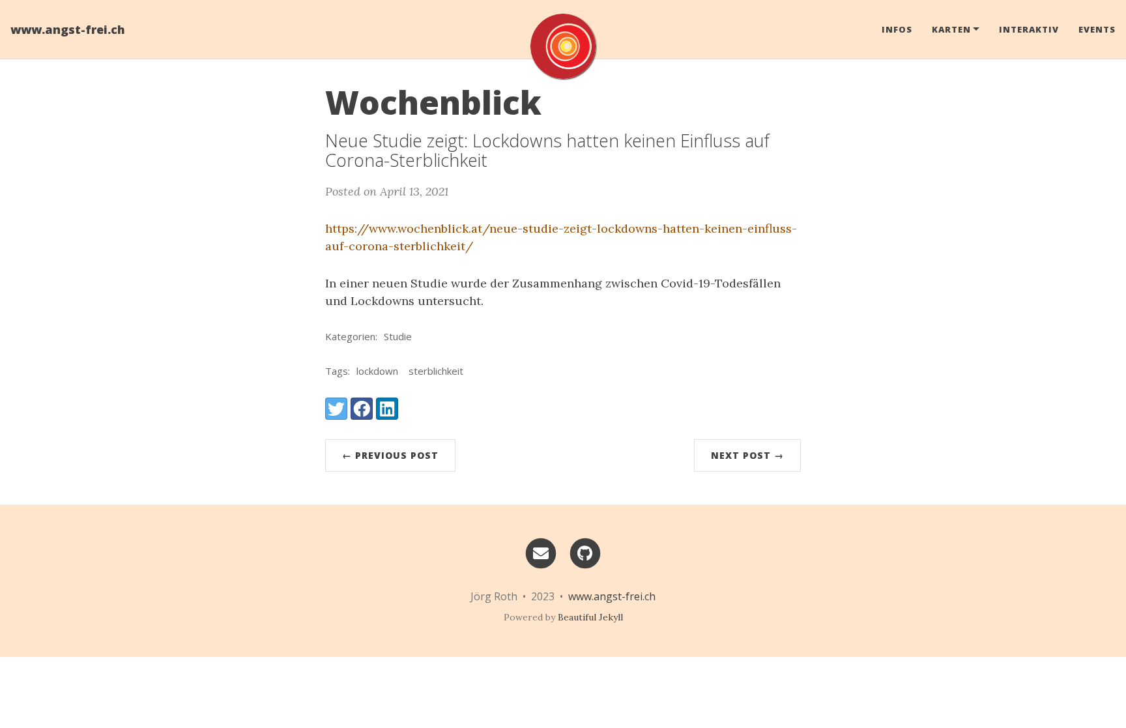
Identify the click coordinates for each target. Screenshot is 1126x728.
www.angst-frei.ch (67, 29)
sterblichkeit (436, 370)
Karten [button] (951, 29)
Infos (897, 29)
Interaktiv (1029, 29)
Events (1097, 29)
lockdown (377, 370)
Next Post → (747, 455)
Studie (398, 336)
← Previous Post (390, 455)
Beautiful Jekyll (590, 617)
